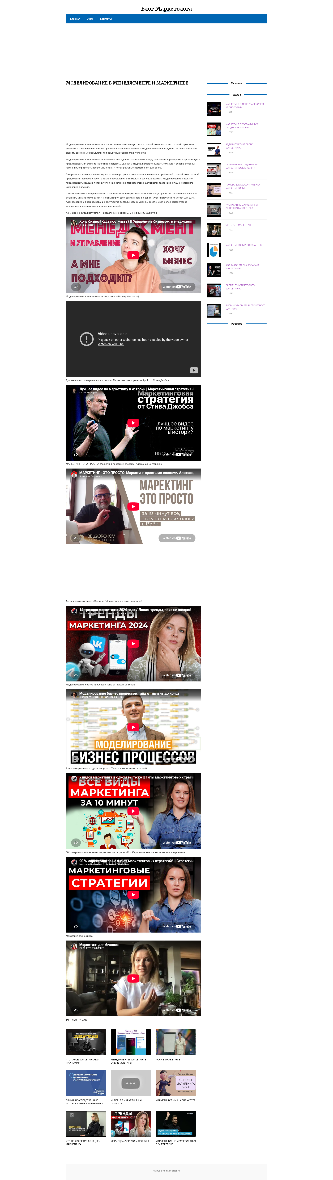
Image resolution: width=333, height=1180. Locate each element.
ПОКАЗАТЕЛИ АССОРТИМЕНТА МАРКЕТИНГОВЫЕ (242, 186)
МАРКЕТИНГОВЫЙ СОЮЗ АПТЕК (243, 245)
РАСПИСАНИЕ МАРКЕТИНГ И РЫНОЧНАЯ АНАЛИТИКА (241, 206)
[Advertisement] (166, 49)
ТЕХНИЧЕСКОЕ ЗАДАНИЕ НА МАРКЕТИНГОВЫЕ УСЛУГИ (241, 166)
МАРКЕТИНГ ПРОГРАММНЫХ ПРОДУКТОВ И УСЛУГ (241, 126)
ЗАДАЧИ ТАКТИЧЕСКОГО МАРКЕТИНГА (239, 146)
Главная (75, 18)
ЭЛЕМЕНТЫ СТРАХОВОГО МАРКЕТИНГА (240, 287)
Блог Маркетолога (166, 8)
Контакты (106, 18)
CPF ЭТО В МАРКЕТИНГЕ (239, 224)
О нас (90, 18)
